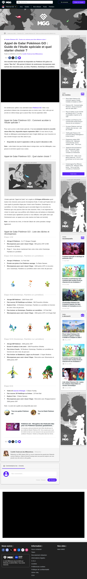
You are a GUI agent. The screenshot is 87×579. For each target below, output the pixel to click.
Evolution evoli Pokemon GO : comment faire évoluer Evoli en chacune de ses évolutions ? (74, 121)
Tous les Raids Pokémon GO (46, 412)
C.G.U (33, 561)
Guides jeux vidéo (11, 33)
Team (33, 552)
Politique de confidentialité (40, 569)
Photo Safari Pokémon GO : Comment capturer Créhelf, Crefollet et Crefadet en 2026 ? (74, 100)
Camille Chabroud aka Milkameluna (32, 54)
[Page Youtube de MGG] (14, 549)
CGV (33, 575)
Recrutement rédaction (39, 555)
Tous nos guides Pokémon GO (20, 412)
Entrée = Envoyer (41, 480)
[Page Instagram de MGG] (26, 549)
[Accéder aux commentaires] (19, 57)
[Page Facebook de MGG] (3, 549)
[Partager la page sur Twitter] (13, 57)
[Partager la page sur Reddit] (16, 57)
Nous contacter (36, 549)
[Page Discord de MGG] (7, 549)
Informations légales (38, 558)
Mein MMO (61, 549)
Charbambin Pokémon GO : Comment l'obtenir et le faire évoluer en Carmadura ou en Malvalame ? (71, 304)
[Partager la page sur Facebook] (9, 57)
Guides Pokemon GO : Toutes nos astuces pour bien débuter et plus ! (41, 33)
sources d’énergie (19, 391)
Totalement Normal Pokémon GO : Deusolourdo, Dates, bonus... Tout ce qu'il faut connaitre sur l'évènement (73, 150)
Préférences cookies (38, 567)
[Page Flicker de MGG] (22, 549)
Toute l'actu (73, 173)
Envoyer (53, 480)
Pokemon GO (20, 33)
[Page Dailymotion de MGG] (18, 549)
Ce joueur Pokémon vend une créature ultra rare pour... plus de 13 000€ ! (74, 128)
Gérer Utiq (34, 572)
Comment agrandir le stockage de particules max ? (73, 257)
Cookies (34, 564)
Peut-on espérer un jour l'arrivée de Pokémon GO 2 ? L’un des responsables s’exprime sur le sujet (74, 114)
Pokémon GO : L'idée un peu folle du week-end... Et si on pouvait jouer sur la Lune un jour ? (74, 158)
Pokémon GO (37, 108)
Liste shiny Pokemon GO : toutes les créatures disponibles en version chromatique (73, 383)
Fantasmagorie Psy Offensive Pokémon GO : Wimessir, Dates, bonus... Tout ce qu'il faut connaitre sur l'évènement (74, 166)
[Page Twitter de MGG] (11, 549)
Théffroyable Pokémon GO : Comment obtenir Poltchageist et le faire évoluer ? (74, 134)
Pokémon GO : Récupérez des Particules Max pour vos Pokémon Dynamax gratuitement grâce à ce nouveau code (37, 425)
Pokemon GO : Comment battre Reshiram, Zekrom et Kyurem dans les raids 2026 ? (74, 106)
